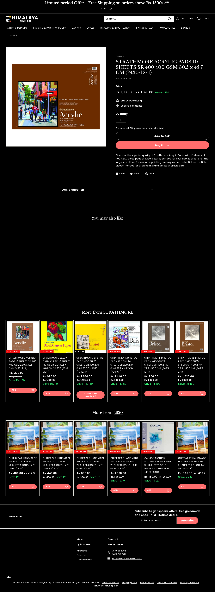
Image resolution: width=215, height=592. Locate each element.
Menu (80, 539)
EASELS (90, 27)
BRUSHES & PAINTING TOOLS (49, 27)
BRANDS (185, 27)
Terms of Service (110, 582)
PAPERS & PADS (145, 27)
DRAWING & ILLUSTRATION (115, 27)
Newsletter (15, 516)
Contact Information (167, 582)
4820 (118, 412)
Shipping (134, 128)
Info (8, 577)
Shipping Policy (129, 582)
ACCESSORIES (167, 27)
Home (119, 56)
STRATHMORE (118, 312)
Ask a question (73, 190)
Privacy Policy (147, 582)
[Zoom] (56, 96)
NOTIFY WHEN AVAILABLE (91, 395)
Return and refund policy (106, 585)
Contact (82, 555)
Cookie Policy (84, 559)
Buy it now (162, 145)
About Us (82, 550)
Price (119, 86)
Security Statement (189, 582)
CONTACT (12, 35)
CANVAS (76, 27)
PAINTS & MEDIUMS (16, 27)
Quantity (122, 114)
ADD (14, 296)
